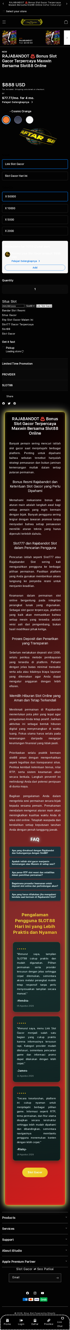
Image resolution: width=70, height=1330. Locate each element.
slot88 (13, 757)
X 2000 (9, 231)
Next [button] (66, 3)
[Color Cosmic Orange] (6, 120)
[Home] (31, 22)
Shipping (19, 89)
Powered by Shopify (45, 1313)
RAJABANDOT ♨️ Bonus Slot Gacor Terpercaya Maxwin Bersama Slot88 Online (35, 3)
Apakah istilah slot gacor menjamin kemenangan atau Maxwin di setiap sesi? (33, 862)
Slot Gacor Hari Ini (16, 175)
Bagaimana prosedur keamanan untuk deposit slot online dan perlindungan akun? (35, 884)
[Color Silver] (29, 120)
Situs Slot (29, 1313)
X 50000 (10, 196)
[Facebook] (4, 404)
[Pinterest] (15, 404)
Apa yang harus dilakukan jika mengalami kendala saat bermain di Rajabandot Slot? (34, 895)
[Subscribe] (57, 1278)
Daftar (35, 1324)
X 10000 (10, 208)
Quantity (7, 280)
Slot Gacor (35, 1172)
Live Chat (60, 1324)
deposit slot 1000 (48, 652)
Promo (7, 1324)
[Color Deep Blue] (18, 120)
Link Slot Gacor (14, 164)
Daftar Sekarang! (52, 5)
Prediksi (48, 1324)
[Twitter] (10, 404)
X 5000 (9, 219)
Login (21, 1324)
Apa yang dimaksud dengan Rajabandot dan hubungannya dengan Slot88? (33, 851)
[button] (4, 22)
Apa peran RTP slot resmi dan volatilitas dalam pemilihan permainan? (33, 873)
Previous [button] (3, 3)
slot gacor (16, 448)
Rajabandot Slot (22, 561)
